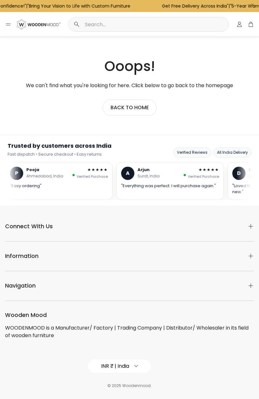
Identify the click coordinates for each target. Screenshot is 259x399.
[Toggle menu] (8, 24)
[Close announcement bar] (252, 4)
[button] (148, 24)
